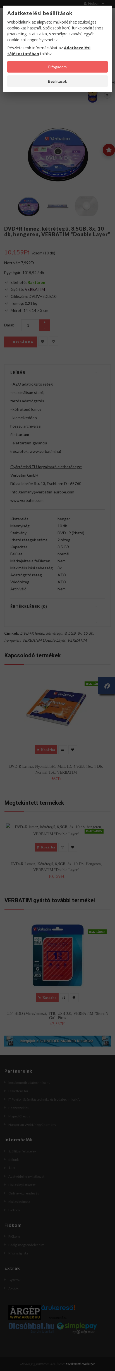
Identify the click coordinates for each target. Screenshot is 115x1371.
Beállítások (57, 81)
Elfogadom (57, 66)
